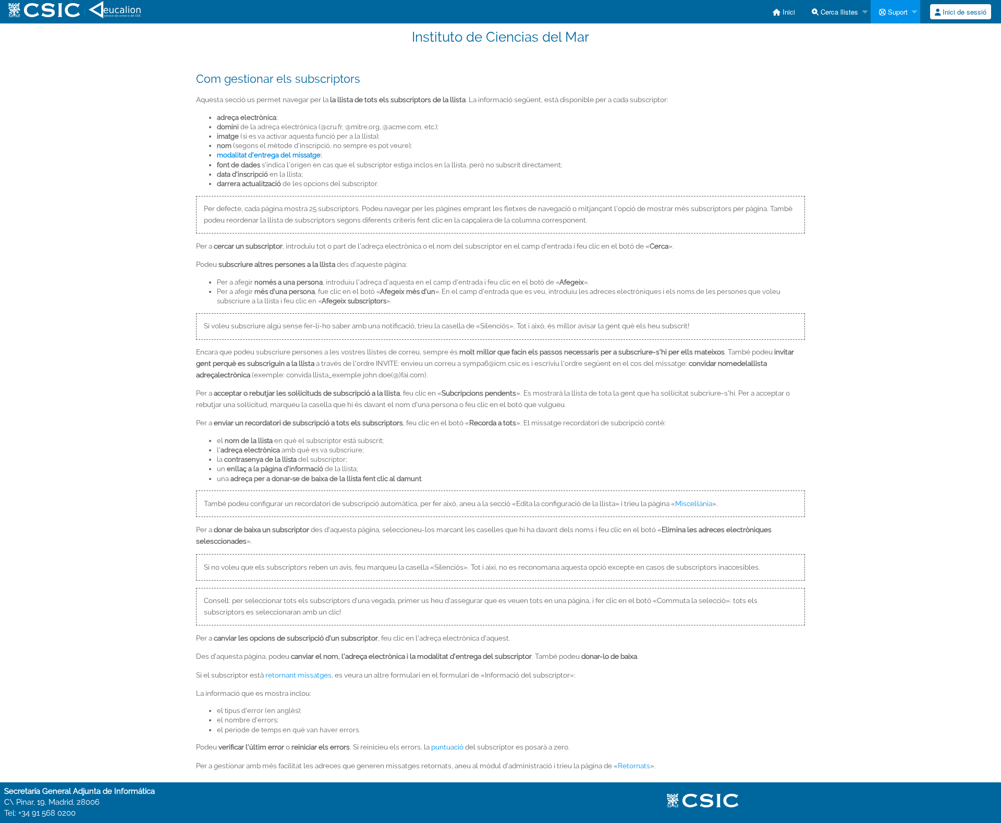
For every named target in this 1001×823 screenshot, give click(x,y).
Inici (787, 12)
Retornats (634, 765)
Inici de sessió (963, 12)
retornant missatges (298, 675)
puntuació (447, 747)
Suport (897, 12)
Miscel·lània (693, 503)
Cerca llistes (838, 12)
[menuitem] (783, 11)
